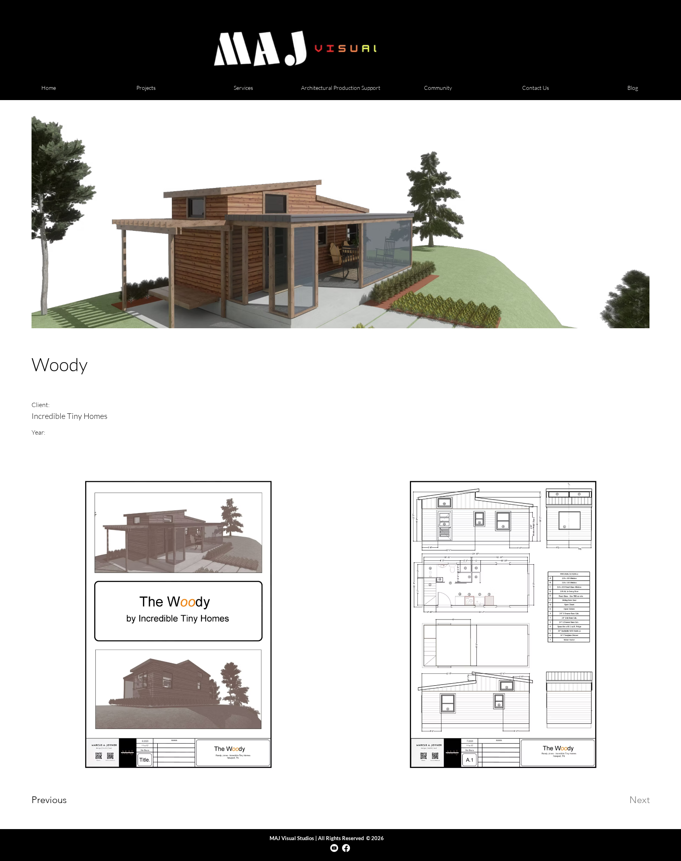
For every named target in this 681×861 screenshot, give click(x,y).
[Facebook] (346, 848)
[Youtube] (334, 848)
